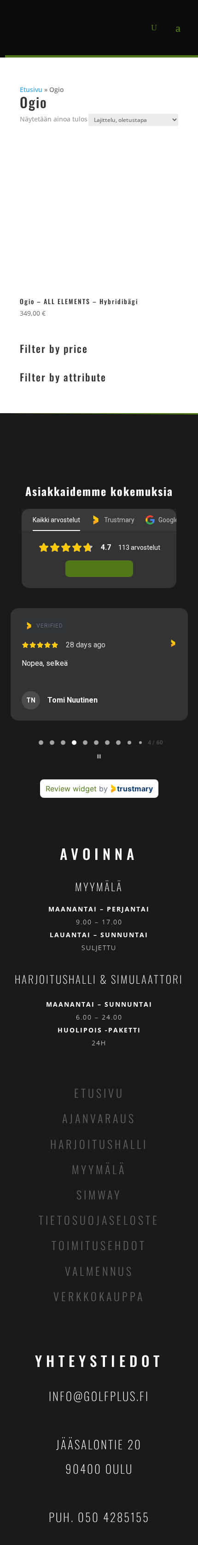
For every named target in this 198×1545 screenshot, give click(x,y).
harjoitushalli (99, 1144)
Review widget (71, 788)
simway (99, 1194)
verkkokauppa (99, 1296)
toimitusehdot (99, 1245)
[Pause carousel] (99, 756)
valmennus (99, 1271)
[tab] (41, 742)
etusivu (99, 1092)
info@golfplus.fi (99, 1395)
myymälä (99, 1169)
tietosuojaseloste (99, 1219)
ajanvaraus (99, 1118)
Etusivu (31, 89)
